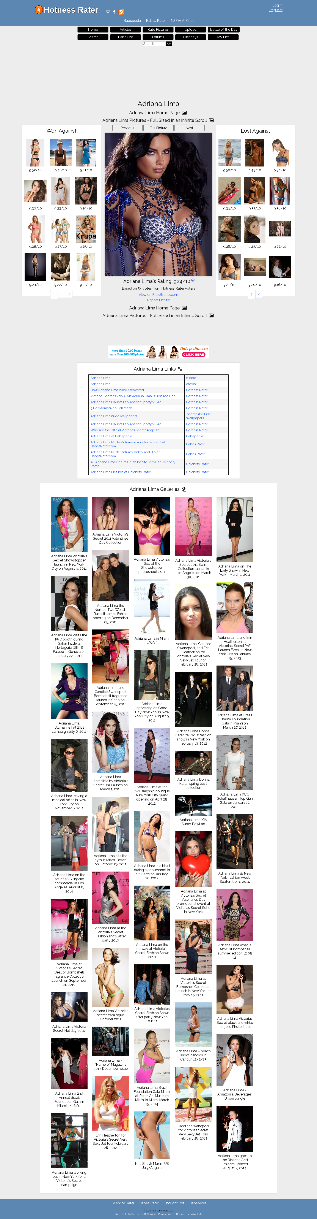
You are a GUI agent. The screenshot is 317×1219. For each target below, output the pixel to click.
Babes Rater (156, 21)
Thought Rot (174, 1203)
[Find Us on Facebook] (114, 12)
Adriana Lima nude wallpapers (114, 416)
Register (275, 10)
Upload (190, 29)
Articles (126, 29)
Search (93, 37)
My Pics (223, 37)
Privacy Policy (166, 1214)
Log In (277, 5)
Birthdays (190, 37)
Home (93, 29)
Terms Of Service (145, 1214)
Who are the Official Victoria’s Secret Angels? (125, 430)
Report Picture (158, 300)
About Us (196, 1214)
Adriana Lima (100, 378)
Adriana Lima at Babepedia (111, 436)
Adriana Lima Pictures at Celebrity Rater (121, 472)
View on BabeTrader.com (158, 295)
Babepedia (132, 21)
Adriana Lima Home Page (155, 112)
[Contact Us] (108, 12)
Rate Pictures (158, 29)
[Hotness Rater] (68, 13)
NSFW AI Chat (182, 21)
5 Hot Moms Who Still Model (112, 408)
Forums (158, 37)
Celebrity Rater (197, 464)
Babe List (125, 37)
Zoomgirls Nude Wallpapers (198, 416)
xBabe (191, 378)
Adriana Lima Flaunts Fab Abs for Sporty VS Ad (126, 402)
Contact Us (182, 1214)
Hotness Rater (196, 390)
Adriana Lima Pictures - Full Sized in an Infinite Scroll (155, 120)
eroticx (191, 384)
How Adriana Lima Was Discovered (117, 390)
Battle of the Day (223, 29)
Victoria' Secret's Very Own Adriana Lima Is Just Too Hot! (133, 396)
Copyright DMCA (124, 1214)
